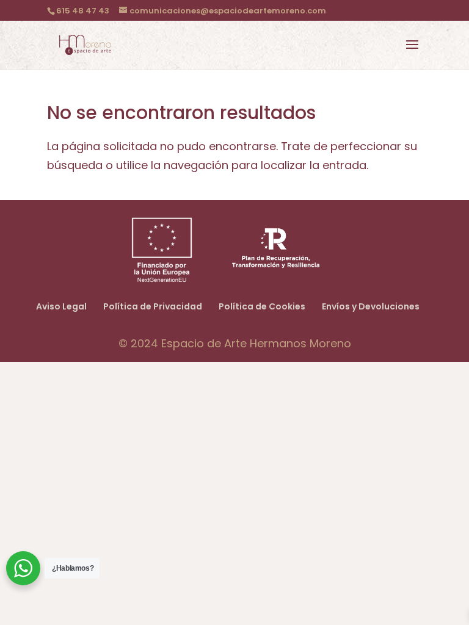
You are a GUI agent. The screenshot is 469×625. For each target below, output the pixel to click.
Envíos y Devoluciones (371, 306)
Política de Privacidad (152, 306)
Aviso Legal (61, 306)
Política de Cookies (262, 306)
